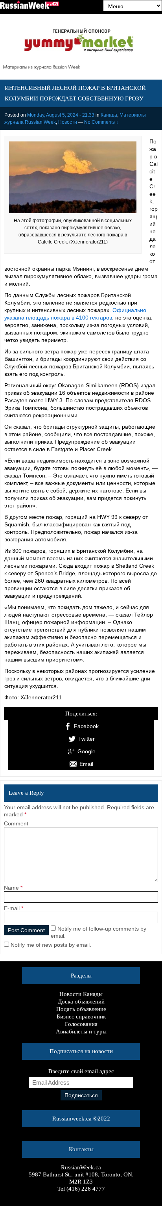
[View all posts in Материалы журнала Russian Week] (81, 68)
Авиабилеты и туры (81, 1031)
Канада (109, 115)
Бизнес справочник (81, 1016)
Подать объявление (81, 1009)
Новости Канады (81, 994)
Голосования (81, 1024)
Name (11, 888)
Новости (67, 122)
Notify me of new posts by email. (51, 945)
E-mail (12, 908)
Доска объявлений (81, 1001)
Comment (16, 823)
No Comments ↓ (101, 122)
